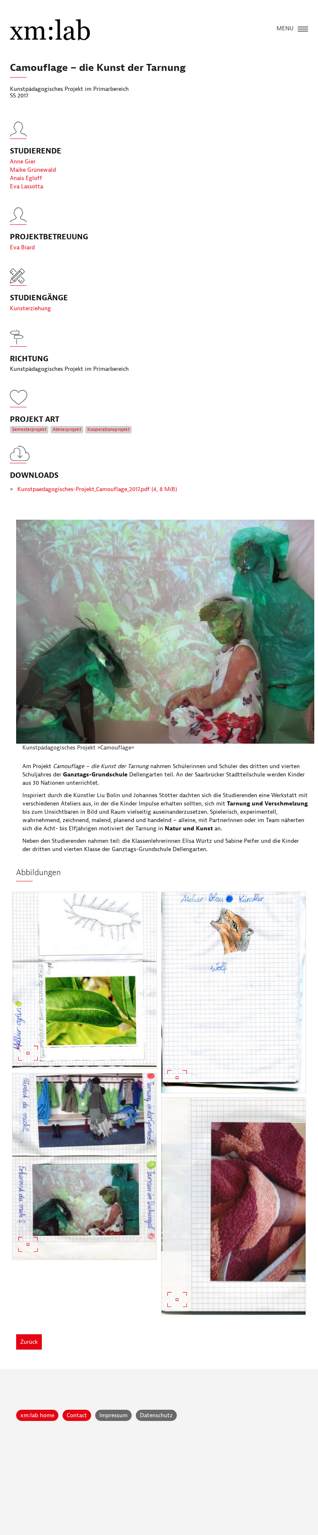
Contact (77, 1415)
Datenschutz (156, 1415)
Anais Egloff (26, 178)
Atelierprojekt (67, 429)
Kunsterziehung (30, 308)
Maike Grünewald (33, 169)
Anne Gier (23, 161)
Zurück (29, 1341)
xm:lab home (37, 1415)
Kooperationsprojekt (108, 429)
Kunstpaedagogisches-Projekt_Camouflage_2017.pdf (97, 489)
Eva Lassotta (26, 186)
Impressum (113, 1415)
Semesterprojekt (29, 429)
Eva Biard (22, 247)
